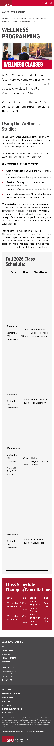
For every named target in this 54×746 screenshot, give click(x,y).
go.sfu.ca (12, 174)
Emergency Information (12, 709)
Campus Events (40, 19)
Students (6, 654)
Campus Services (8, 650)
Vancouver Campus (13, 12)
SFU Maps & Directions (11, 693)
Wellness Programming (10, 21)
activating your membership (37, 177)
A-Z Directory (7, 713)
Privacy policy (21, 731)
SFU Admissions (8, 697)
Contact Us (6, 662)
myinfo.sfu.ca (21, 185)
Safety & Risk (7, 690)
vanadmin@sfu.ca (12, 211)
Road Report (7, 701)
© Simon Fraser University (35, 731)
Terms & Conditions (8, 731)
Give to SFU (6, 705)
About (4, 646)
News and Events (25, 19)
